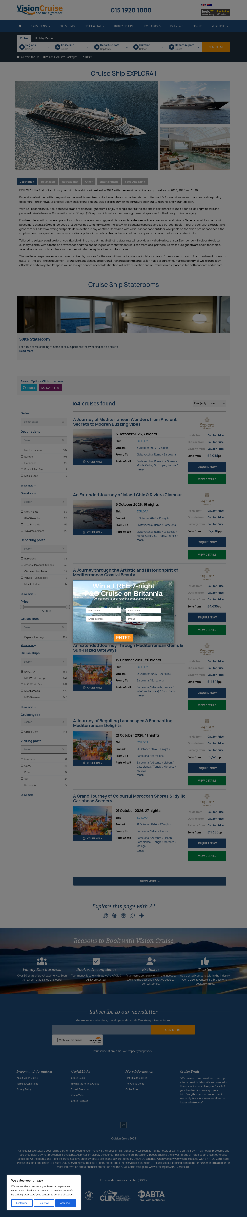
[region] (44, 1192)
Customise (22, 1202)
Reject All (44, 1202)
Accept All (65, 1202)
